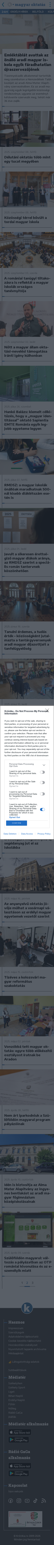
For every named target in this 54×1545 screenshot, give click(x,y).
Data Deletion (10, 834)
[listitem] (27, 765)
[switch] (42, 772)
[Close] (48, 711)
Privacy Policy (44, 834)
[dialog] (27, 772)
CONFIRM (16, 823)
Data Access (27, 834)
